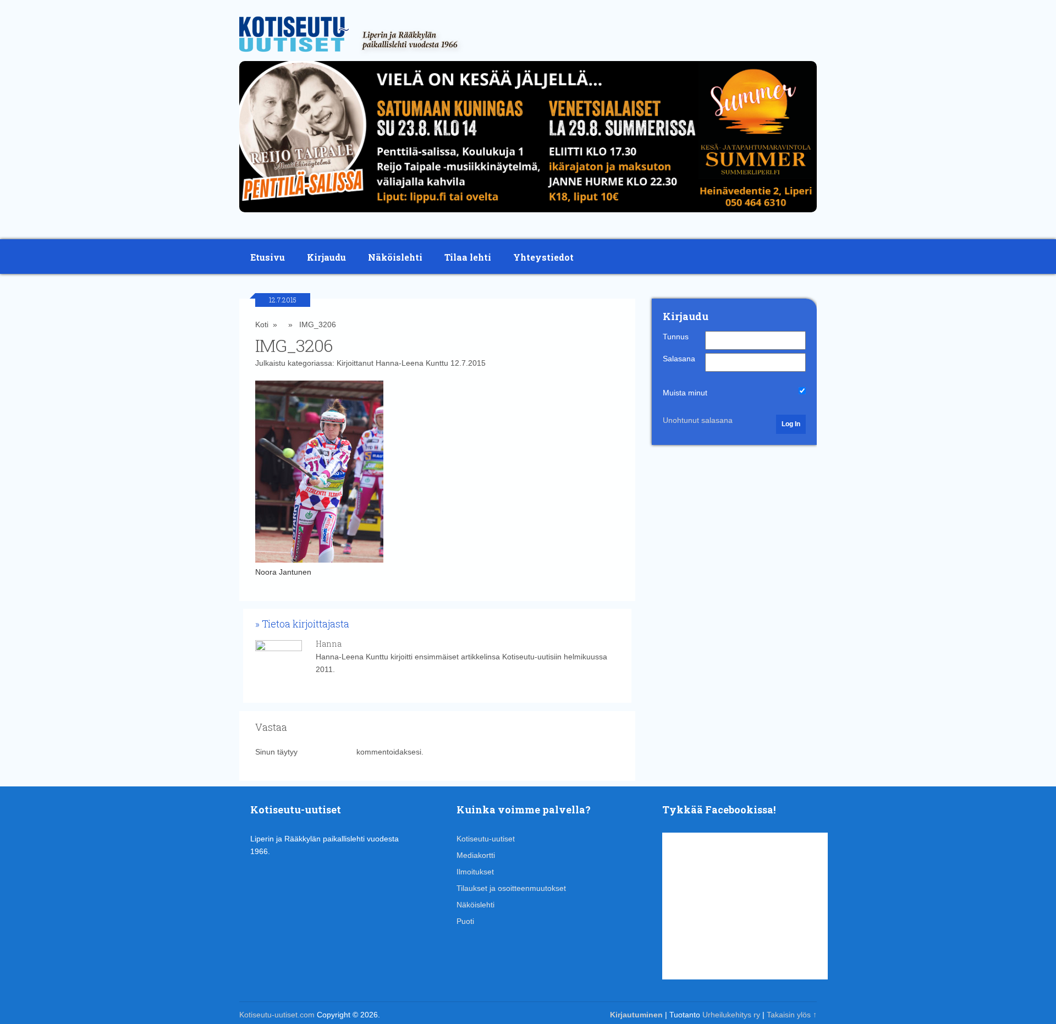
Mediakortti (476, 855)
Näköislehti (395, 257)
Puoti (465, 921)
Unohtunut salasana (698, 420)
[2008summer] (528, 215)
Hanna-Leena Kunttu (412, 363)
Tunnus (676, 336)
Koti (261, 324)
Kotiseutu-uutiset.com (277, 1014)
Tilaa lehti (467, 257)
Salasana (679, 358)
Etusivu (267, 257)
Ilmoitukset (475, 871)
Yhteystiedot (543, 257)
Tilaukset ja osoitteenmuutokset (511, 888)
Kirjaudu (326, 257)
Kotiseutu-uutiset (486, 838)
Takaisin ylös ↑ (792, 1014)
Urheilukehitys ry (731, 1014)
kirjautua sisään (327, 751)
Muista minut (685, 392)
